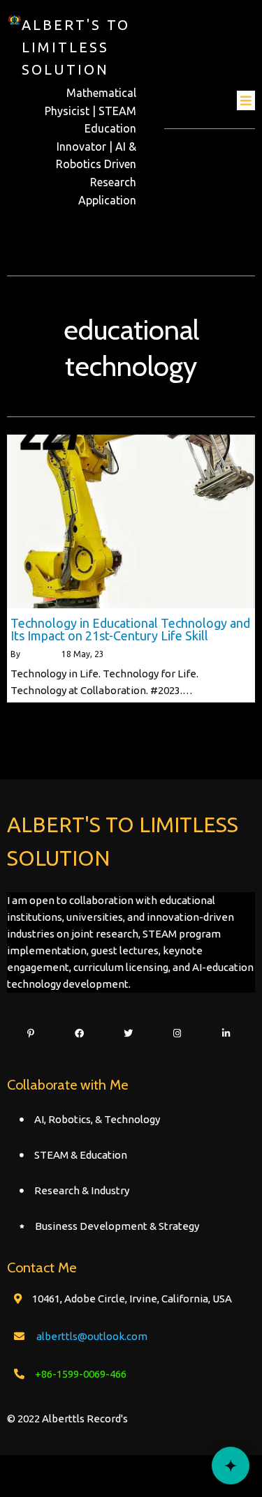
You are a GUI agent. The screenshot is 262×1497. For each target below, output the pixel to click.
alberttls (38, 654)
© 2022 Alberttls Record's (67, 1418)
